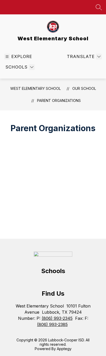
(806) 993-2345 (57, 318)
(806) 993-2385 (52, 324)
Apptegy (64, 349)
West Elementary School (35, 88)
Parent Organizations (59, 100)
